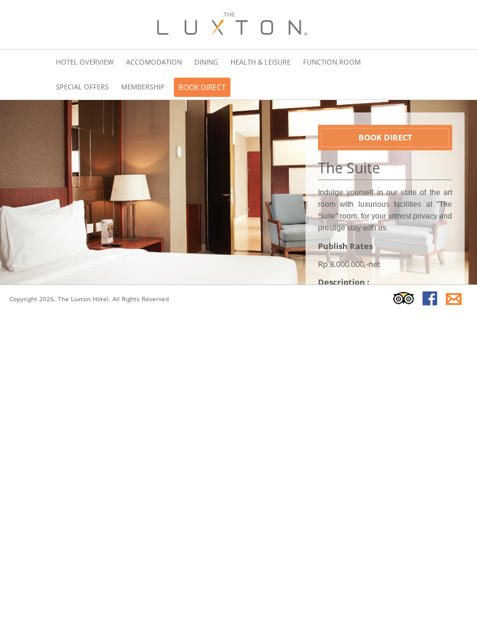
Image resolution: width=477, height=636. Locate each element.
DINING (206, 61)
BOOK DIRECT (202, 87)
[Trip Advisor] (403, 298)
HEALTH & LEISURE (260, 61)
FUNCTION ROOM (332, 61)
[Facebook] (429, 298)
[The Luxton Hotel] (230, 23)
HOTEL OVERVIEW (85, 61)
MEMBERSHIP (143, 86)
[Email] (454, 298)
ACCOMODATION (154, 61)
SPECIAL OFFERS (82, 86)
